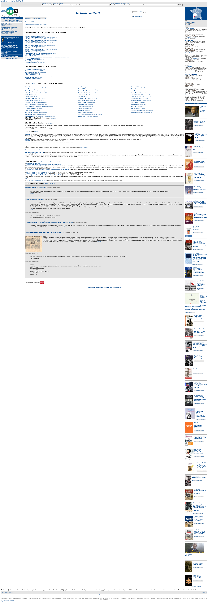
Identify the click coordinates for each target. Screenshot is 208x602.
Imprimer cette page (12, 58)
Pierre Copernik (196, 476)
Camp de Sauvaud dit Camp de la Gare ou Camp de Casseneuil (43, 57)
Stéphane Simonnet (199, 328)
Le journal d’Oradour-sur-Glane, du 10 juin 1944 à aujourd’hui (200, 532)
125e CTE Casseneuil (31, 36)
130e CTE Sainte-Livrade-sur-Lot (34, 40)
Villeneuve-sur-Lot (41, 62)
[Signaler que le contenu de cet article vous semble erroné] (104, 287)
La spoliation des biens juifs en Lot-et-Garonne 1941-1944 (202, 466)
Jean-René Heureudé (191, 37)
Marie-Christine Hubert (198, 342)
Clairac (39, 78)
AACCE (197, 133)
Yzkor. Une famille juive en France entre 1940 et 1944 (200, 176)
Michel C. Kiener (197, 241)
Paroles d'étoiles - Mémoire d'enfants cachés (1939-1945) (198, 271)
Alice (35, 119)
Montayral (42, 69)
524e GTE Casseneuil (31, 50)
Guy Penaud (197, 489)
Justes (32, 84)
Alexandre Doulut (198, 395)
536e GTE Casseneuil (31, 51)
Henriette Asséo (198, 315)
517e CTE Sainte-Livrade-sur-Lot (34, 45)
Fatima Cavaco (202, 108)
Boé (43, 59)
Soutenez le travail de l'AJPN (12, 1)
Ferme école (28, 73)
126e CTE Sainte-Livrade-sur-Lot (34, 37)
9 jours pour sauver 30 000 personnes (200, 438)
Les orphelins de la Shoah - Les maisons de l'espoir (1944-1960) (199, 202)
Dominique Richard (198, 563)
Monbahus (37, 73)
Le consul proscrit (203, 111)
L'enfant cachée (198, 453)
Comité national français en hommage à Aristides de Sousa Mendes (43, 164)
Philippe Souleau (197, 120)
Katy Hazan (196, 200)
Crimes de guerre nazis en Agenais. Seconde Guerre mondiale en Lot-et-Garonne (47, 169)
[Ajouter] (36, 131)
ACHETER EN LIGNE (198, 125)
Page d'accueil (3, 11)
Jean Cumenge (189, 28)
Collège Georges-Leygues (32, 70)
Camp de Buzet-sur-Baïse (32, 54)
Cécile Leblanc (197, 576)
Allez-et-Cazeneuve (45, 44)
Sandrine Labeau (198, 396)
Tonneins (40, 77)
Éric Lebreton (196, 368)
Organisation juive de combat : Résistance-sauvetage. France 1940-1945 (199, 508)
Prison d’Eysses (29, 62)
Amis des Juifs (197, 577)
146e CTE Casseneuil (31, 41)
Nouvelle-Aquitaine (190, 22)
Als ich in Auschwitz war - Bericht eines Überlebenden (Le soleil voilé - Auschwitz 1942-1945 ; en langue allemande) (200, 258)
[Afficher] (33, 21)
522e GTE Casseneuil (31, 46)
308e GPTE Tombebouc (31, 44)
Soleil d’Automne (30, 77)
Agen (38, 58)
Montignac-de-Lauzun (53, 76)
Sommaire (27, 21)
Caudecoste (43, 72)
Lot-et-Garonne (189, 24)
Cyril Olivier (196, 424)
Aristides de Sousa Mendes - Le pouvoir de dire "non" (199, 162)
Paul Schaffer (196, 186)
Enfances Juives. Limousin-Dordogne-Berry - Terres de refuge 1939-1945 (200, 244)
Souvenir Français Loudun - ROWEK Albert (37, 173)
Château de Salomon (31, 69)
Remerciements (112, 594)
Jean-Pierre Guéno (197, 268)
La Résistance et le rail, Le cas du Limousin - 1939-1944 (200, 386)
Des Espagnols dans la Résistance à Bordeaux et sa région (200, 216)
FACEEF (196, 213)
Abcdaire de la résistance (199, 477)
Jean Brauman (197, 505)
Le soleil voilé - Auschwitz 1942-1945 (199, 188)
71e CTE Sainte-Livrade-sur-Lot (34, 53)
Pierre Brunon (196, 58)
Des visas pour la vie (199, 370)
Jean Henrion (196, 226)
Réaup (38, 55)
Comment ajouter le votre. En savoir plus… (36, 149)
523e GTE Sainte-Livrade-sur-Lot (34, 49)
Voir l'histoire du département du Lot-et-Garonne (35, 24)
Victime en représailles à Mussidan (35, 171)
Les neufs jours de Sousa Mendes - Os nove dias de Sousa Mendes (44, 175)
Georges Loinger (197, 502)
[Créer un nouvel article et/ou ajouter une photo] (35, 18)
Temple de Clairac (30, 78)
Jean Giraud (188, 66)
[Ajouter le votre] (84, 147)
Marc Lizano (197, 450)
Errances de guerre (199, 358)
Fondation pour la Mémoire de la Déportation (203, 295)
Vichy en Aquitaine (198, 122)
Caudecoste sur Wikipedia (33, 163)
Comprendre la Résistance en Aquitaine (198, 426)
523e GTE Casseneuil (31, 48)
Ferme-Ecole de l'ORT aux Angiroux (35, 76)
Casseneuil (42, 36)
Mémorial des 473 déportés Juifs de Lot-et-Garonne (200, 399)
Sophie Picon (196, 146)
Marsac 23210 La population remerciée (37, 180)
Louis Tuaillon (189, 53)
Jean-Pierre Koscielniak (199, 121)
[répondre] (32, 193)
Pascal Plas (196, 240)
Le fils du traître (197, 564)
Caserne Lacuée (29, 58)
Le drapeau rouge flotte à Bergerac (201, 284)
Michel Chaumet (198, 422)
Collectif (195, 267)
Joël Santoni (188, 554)
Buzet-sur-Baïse (46, 54)
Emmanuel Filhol (197, 343)
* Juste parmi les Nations (7, 592)
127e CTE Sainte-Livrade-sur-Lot (34, 38)
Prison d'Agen (29, 61)
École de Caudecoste (31, 72)
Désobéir (187, 555)
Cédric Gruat (196, 575)
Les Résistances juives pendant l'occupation (198, 519)
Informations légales (97, 594)
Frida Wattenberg (197, 504)
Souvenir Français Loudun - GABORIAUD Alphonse (39, 172)
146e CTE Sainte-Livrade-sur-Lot (34, 42)
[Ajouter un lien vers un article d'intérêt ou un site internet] (49, 161)
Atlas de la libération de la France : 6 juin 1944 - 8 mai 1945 (199, 331)
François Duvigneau (191, 74)
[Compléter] (53, 118)
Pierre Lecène (189, 95)
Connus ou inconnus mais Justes (35, 165)
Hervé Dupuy (200, 280)
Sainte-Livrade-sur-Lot (51, 37)
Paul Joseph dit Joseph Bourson (34, 152)
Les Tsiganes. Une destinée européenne (200, 317)
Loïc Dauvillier (197, 449)
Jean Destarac (189, 40)
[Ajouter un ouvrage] (196, 586)
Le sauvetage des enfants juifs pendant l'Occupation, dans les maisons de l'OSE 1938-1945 (201, 413)
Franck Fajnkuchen (198, 173)
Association (105, 594)
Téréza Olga (203, 106)
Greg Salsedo (197, 451)
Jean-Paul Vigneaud (199, 529)
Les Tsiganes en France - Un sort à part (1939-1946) (200, 346)
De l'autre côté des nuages (33, 178)
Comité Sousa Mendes (199, 160)
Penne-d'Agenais (39, 74)
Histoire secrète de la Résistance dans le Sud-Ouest (200, 492)
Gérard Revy (196, 562)
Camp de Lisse (29, 55)
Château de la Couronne (32, 59)
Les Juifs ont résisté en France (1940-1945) (201, 136)
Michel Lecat (200, 281)
